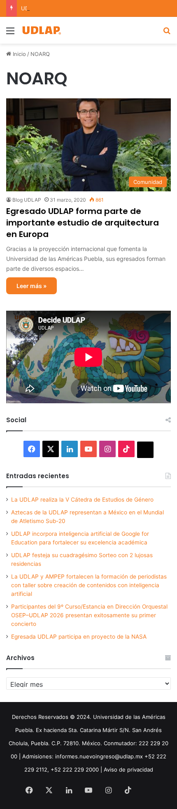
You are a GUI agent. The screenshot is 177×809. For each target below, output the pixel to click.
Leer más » (31, 285)
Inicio (18, 54)
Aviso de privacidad (128, 769)
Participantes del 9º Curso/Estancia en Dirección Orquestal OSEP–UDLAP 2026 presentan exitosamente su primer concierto (89, 615)
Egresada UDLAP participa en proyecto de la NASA (79, 636)
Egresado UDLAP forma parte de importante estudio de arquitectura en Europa (82, 222)
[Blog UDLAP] (41, 30)
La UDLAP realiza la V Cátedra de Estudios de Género (82, 499)
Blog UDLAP (26, 200)
